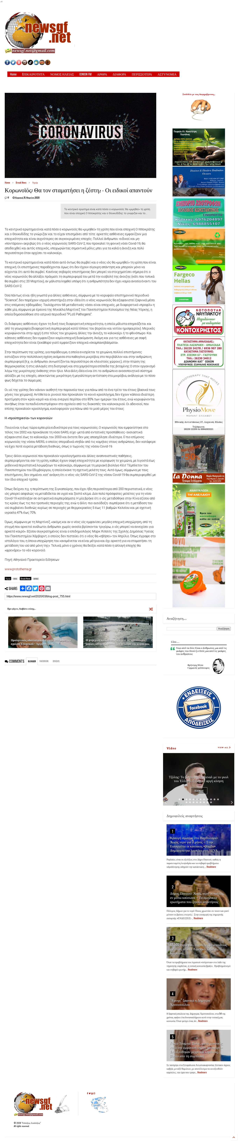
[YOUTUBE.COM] (19, 64)
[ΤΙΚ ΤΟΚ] (30, 64)
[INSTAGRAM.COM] (24, 64)
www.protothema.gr (18, 569)
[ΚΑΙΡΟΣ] (36, 64)
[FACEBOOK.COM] (7, 64)
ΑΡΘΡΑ (102, 74)
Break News (21, 182)
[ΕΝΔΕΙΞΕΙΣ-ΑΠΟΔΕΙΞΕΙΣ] (42, 64)
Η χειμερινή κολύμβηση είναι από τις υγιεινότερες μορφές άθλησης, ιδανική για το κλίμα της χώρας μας (118, 642)
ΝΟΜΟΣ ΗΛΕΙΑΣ (62, 74)
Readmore (199, 790)
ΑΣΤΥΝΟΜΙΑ (167, 74)
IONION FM (85, 74)
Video (171, 748)
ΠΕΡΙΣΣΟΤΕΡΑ (142, 74)
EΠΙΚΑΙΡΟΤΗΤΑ (33, 74)
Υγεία (35, 182)
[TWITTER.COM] (13, 64)
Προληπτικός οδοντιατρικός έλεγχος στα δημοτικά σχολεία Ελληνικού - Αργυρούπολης (41, 642)
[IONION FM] (47, 64)
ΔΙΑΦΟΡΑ (119, 74)
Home (13, 74)
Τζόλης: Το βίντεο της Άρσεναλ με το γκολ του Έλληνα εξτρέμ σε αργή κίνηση (199, 778)
